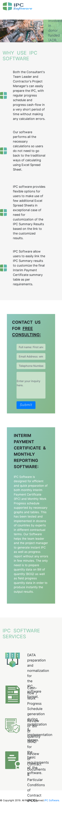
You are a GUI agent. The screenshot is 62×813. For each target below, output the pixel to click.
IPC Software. (52, 800)
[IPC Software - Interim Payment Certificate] (27, 6)
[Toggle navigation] (7, 14)
